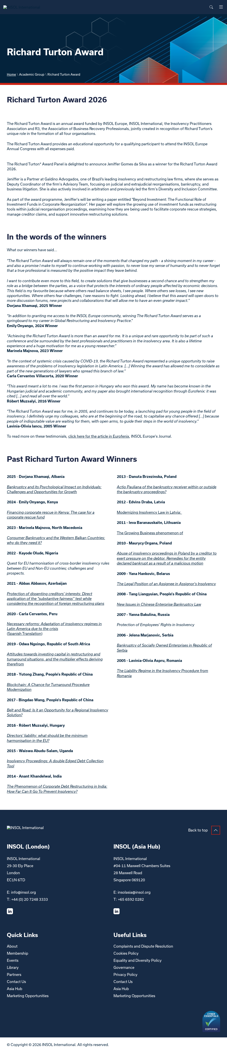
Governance (124, 967)
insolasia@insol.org (134, 892)
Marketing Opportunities (28, 996)
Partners (14, 974)
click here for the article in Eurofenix (98, 436)
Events (12, 960)
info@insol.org (23, 892)
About (12, 946)
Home (11, 74)
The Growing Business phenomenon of (150, 533)
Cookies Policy (126, 953)
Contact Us (16, 981)
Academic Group (31, 74)
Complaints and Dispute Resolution (143, 946)
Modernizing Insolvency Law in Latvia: (149, 512)
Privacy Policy (125, 974)
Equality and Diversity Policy (138, 960)
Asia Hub (14, 989)
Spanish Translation (24, 633)
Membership (17, 953)
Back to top (198, 830)
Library (13, 967)
